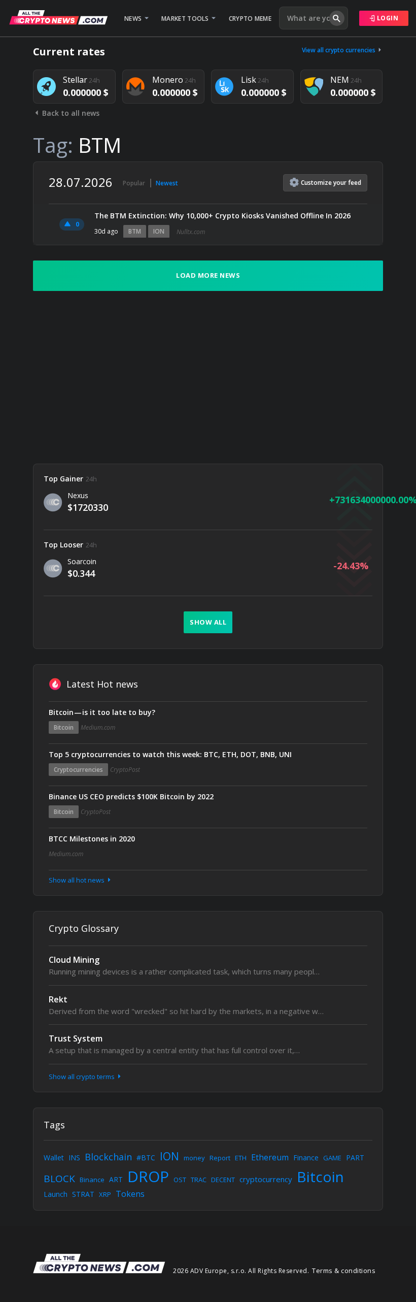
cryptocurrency (265, 1179)
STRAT (83, 1194)
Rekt (58, 999)
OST (180, 1179)
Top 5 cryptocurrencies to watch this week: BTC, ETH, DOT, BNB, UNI (170, 754)
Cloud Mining (74, 959)
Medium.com (98, 727)
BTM (134, 231)
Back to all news (69, 113)
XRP (105, 1194)
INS (74, 1157)
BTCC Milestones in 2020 (92, 838)
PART (355, 1157)
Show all (208, 622)
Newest (167, 183)
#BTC (145, 1157)
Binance (92, 1179)
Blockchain (108, 1157)
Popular (134, 183)
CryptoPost (125, 769)
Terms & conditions (343, 1270)
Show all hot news (77, 880)
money (194, 1157)
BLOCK (59, 1178)
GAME (332, 1157)
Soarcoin (81, 561)
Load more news (208, 275)
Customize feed (331, 182)
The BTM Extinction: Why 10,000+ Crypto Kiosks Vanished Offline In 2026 (222, 215)
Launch (55, 1194)
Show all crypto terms (82, 1076)
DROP (148, 1176)
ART (116, 1179)
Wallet (54, 1157)
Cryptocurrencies (78, 769)
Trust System (75, 1038)
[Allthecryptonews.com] (58, 17)
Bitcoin (64, 727)
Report (220, 1157)
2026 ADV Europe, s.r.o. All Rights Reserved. (241, 1270)
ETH (241, 1157)
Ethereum (270, 1157)
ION (158, 231)
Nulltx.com (191, 231)
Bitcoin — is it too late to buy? (102, 712)
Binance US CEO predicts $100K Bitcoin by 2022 (131, 796)
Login (386, 18)
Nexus (77, 495)
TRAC (198, 1179)
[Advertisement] (208, 377)
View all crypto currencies (339, 50)
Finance (306, 1157)
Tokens (130, 1193)
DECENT (223, 1179)
